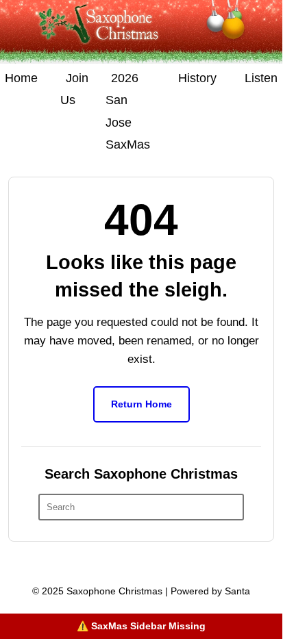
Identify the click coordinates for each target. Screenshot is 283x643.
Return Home (141, 404)
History (197, 78)
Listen (261, 78)
